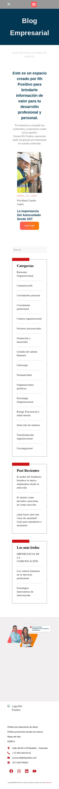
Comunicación (25, 285)
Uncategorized (25, 448)
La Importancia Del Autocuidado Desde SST (29, 215)
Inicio (15, 52)
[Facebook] (11, 771)
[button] (34, 4)
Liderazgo (22, 365)
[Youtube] (34, 771)
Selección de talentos (28, 425)
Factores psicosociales (29, 328)
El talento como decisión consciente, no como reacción (28, 501)
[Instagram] (19, 771)
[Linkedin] (26, 771)
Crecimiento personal (28, 295)
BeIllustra (49, 782)
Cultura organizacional (29, 318)
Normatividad (24, 375)
